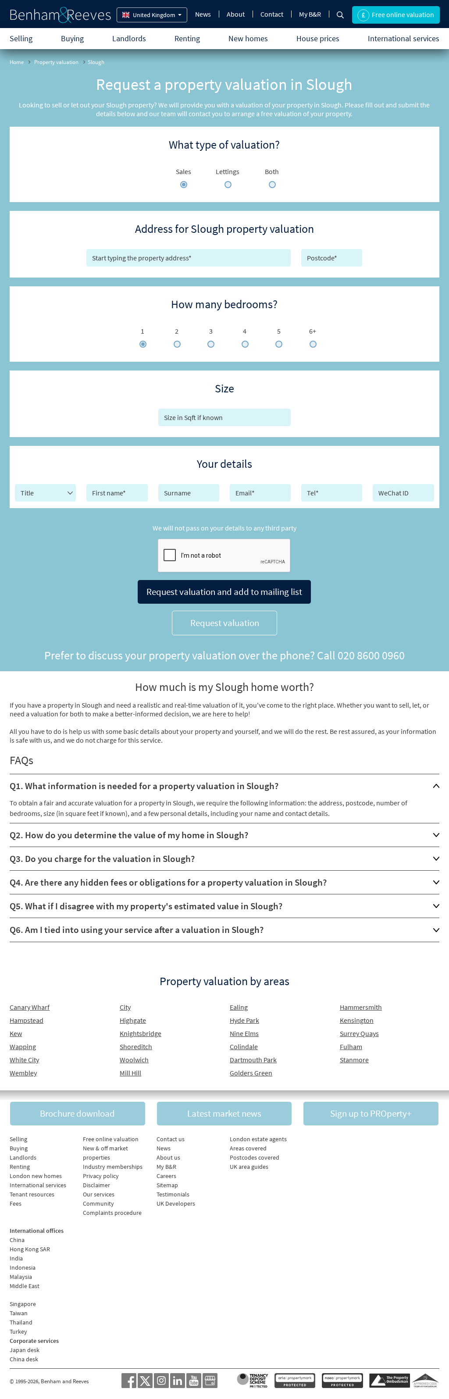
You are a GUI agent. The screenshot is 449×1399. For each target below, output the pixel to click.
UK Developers (176, 1203)
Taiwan (19, 1313)
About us (168, 1157)
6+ (312, 331)
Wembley (23, 1072)
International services (403, 38)
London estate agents (258, 1139)
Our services (98, 1194)
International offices (37, 1231)
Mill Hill (130, 1072)
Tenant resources (32, 1194)
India (16, 1258)
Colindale (244, 1046)
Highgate (133, 1020)
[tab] (224, 785)
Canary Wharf (30, 1007)
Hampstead (26, 1020)
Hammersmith (361, 1007)
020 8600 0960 (371, 655)
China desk (24, 1359)
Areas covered (248, 1148)
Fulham (351, 1046)
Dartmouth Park (253, 1059)
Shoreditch (136, 1046)
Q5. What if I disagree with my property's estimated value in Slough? (146, 906)
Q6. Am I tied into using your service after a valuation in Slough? (137, 930)
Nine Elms (244, 1033)
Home (17, 62)
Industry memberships (113, 1167)
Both (272, 171)
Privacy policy (101, 1176)
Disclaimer (96, 1185)
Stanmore (354, 1059)
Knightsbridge (140, 1033)
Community (98, 1203)
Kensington (357, 1020)
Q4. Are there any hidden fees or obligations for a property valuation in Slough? (168, 882)
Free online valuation (111, 1139)
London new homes (36, 1176)
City (125, 1007)
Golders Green (251, 1072)
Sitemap (167, 1185)
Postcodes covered (254, 1157)
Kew (16, 1033)
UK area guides (249, 1167)
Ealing (239, 1007)
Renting (187, 38)
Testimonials (173, 1194)
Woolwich (134, 1059)
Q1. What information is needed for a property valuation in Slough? (144, 786)
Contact (271, 14)
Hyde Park (244, 1020)
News (203, 14)
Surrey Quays (359, 1033)
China (17, 1240)
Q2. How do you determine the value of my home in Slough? (129, 835)
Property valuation (56, 62)
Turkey (18, 1331)
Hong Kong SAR (30, 1249)
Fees (15, 1203)
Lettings (227, 171)
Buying (72, 38)
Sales (183, 171)
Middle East (24, 1286)
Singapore (23, 1304)
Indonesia (23, 1267)
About (236, 14)
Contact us (171, 1139)
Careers (166, 1176)
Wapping (23, 1046)
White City (24, 1059)
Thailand (21, 1322)
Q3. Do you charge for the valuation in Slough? (102, 859)
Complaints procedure (112, 1213)
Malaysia (21, 1277)
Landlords (129, 38)
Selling (21, 38)
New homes (248, 38)
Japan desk (24, 1350)
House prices (317, 38)
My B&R (310, 14)
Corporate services (34, 1341)
